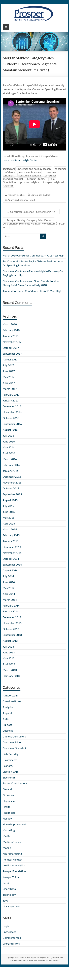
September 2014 (12, 564)
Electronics (9, 777)
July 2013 (8, 646)
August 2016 (10, 429)
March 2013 (10, 670)
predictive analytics (14, 865)
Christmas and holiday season (33, 168)
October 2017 (11, 347)
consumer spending (29, 175)
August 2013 (10, 640)
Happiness (9, 800)
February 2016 (11, 464)
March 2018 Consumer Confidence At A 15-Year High (33, 255)
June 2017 (9, 371)
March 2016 (10, 459)
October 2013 (11, 628)
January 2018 (10, 336)
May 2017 (8, 377)
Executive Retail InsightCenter (20, 160)
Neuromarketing (12, 853)
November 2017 (12, 341)
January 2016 (10, 470)
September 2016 (12, 423)
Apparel (7, 713)
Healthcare (9, 812)
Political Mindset (12, 859)
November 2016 (12, 412)
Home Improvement (14, 824)
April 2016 (9, 453)
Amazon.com (10, 695)
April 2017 (9, 382)
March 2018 (10, 324)
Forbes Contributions (15, 783)
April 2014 (9, 593)
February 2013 (11, 675)
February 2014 (11, 605)
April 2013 (9, 664)
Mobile (7, 847)
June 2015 (9, 511)
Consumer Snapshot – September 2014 (31, 211)
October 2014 (11, 558)
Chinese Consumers (14, 736)
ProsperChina (11, 877)
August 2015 (10, 500)
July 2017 (8, 365)
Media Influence (12, 841)
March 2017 (10, 388)
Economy (23, 199)
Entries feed (9, 931)
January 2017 (10, 400)
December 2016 (12, 406)
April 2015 (9, 523)
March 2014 (10, 599)
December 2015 (12, 476)
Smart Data (9, 888)
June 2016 (9, 441)
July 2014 (8, 576)
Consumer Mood (12, 742)
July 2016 (8, 435)
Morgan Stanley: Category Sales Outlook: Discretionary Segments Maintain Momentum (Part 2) (34, 223)
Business (8, 730)
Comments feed (12, 937)
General (7, 789)
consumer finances (30, 172)
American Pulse (12, 701)
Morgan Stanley (36, 178)
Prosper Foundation (14, 871)
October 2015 (11, 488)
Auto (6, 718)
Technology (9, 894)
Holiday (7, 818)
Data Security (10, 754)
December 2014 (12, 546)
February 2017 (11, 394)
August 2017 (10, 359)
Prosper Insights (16, 194)
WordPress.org (11, 943)
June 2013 (9, 652)
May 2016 (8, 447)
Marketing (9, 830)
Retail (32, 199)
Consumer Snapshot (14, 748)
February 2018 (11, 330)
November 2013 (12, 623)
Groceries (8, 795)
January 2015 (10, 541)
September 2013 (12, 634)
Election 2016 (11, 771)
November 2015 (12, 482)
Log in (6, 925)
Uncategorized (11, 906)
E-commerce (10, 759)
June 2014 (9, 582)
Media (6, 836)
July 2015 (8, 505)
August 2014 (10, 570)
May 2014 (8, 587)
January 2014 (10, 611)
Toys (5, 900)
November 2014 (12, 552)
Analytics (12, 199)
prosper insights (29, 182)
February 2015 (11, 535)
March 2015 (10, 529)
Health (7, 806)
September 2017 (12, 353)
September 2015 (12, 494)
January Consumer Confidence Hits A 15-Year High (32, 290)
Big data (7, 724)
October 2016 (11, 418)
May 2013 (8, 658)
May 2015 (8, 517)
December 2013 (12, 617)
